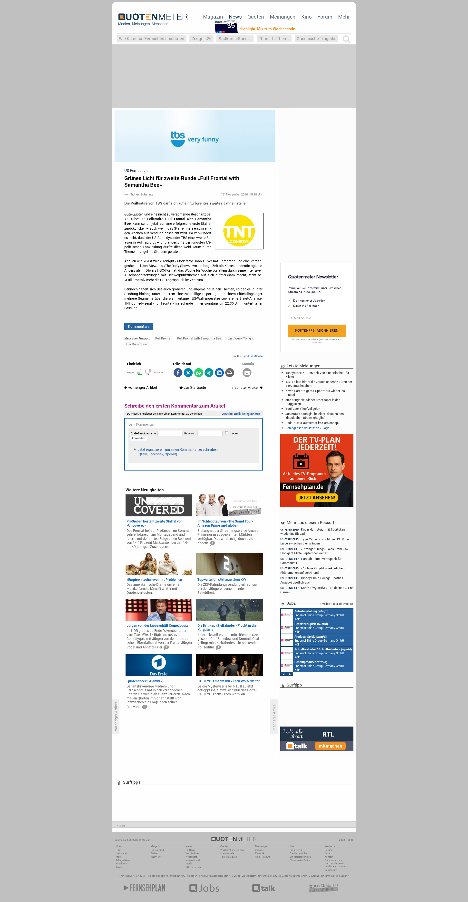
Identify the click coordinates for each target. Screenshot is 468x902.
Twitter (119, 867)
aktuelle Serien (281, 875)
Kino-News (296, 849)
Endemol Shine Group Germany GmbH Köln (319, 615)
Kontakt (329, 856)
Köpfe (188, 863)
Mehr (344, 16)
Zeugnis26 (202, 38)
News (235, 16)
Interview (156, 856)
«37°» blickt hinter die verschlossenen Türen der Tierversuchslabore (318, 383)
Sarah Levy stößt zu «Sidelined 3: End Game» (316, 590)
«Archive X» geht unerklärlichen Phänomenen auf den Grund (312, 570)
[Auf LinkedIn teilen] (219, 373)
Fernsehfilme (263, 875)
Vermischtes (192, 853)
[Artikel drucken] (229, 373)
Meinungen (282, 16)
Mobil (119, 856)
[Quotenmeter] (153, 19)
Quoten (255, 16)
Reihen (154, 853)
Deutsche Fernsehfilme (321, 875)
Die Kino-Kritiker (298, 853)
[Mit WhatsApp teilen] (198, 373)
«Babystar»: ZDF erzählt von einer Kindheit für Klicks (317, 374)
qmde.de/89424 (253, 356)
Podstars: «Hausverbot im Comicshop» (312, 422)
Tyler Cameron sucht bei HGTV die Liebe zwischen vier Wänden (314, 541)
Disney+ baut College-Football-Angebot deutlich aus (312, 580)
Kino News (126, 875)
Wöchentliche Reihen (232, 849)
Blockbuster (248, 875)
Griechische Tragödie (316, 38)
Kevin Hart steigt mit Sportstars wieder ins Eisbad (315, 393)
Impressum (331, 869)
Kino (306, 16)
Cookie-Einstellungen (336, 866)
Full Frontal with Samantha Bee (199, 338)
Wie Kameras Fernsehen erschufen (151, 38)
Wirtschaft (191, 856)
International (192, 860)
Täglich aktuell (228, 856)
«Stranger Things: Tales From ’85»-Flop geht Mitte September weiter (314, 551)
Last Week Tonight (240, 338)
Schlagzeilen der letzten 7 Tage (307, 428)
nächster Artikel (246, 387)
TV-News (190, 849)
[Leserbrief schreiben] (247, 373)
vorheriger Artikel (142, 387)
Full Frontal (163, 338)
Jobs (327, 853)
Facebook (121, 863)
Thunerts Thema (274, 38)
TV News (203, 875)
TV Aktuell (139, 875)
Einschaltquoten (219, 875)
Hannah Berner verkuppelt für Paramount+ (310, 561)
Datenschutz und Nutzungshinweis (334, 862)
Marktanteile (227, 853)
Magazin (213, 16)
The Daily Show (136, 344)
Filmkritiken (173, 875)
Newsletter (121, 853)
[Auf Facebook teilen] (178, 373)
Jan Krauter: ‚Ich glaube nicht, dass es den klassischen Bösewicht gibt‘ (314, 415)
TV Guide (235, 875)
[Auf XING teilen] (209, 373)
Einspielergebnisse (300, 856)
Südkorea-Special (235, 38)
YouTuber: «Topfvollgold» (302, 408)
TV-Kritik (259, 853)
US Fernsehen (189, 875)
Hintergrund (157, 849)
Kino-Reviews (262, 856)
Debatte (259, 849)
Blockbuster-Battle (300, 860)
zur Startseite (194, 387)
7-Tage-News (123, 860)
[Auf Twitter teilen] (188, 373)
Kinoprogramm (298, 875)
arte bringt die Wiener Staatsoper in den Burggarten (312, 402)
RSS (118, 849)
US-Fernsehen (193, 867)
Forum (324, 16)
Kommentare (138, 326)
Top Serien (341, 875)
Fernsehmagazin (156, 875)
